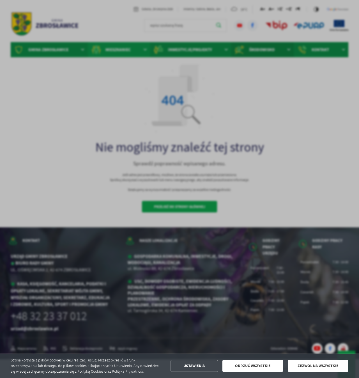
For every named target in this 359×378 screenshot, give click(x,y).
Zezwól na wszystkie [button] (318, 365)
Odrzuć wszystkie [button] (253, 365)
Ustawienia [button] (194, 365)
